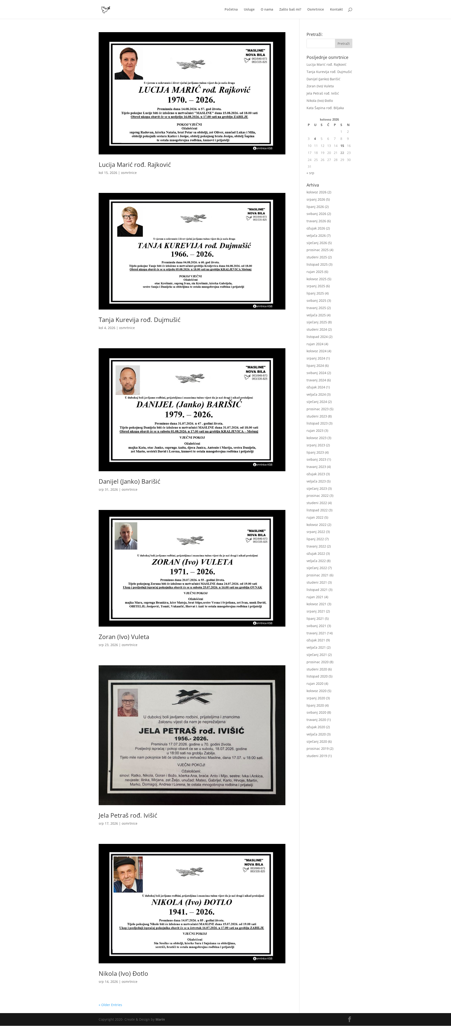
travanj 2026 (316, 221)
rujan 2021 (315, 597)
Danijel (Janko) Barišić (129, 481)
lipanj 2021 (315, 618)
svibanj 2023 (316, 459)
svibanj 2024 (316, 373)
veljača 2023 (316, 481)
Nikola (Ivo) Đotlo (123, 973)
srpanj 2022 (316, 531)
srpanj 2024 (316, 358)
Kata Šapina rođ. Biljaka (325, 108)
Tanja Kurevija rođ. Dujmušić (139, 319)
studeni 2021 (317, 582)
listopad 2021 (317, 589)
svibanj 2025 (316, 300)
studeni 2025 (317, 257)
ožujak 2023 (316, 474)
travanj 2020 (316, 719)
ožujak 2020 (316, 727)
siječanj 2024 (317, 401)
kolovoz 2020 (317, 691)
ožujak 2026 (316, 228)
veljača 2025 (316, 315)
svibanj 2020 (316, 712)
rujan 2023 (315, 430)
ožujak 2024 (316, 387)
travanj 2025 (316, 308)
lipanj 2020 (315, 705)
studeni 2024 (317, 329)
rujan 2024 (315, 344)
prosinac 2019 (318, 748)
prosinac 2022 (318, 495)
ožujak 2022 (316, 553)
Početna (231, 9)
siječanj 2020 (317, 741)
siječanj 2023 (317, 488)
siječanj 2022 (317, 568)
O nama (267, 9)
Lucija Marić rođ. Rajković (135, 164)
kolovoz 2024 (317, 351)
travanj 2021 (316, 633)
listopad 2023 (317, 423)
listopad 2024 (317, 336)
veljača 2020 (316, 734)
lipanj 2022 (315, 539)
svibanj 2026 (316, 213)
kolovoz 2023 (317, 438)
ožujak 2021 (316, 640)
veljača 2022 (316, 561)
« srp (310, 173)
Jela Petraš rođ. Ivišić (128, 815)
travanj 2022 (316, 546)
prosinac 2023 (318, 409)
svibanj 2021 (316, 626)
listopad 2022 (317, 510)
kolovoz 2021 (317, 604)
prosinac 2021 (318, 575)
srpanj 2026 (316, 199)
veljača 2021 (316, 647)
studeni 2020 (317, 669)
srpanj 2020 (316, 698)
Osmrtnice (315, 9)
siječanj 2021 (317, 654)
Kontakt (336, 9)
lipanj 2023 (315, 452)
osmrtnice (129, 172)
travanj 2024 (316, 380)
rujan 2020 (315, 683)
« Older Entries (110, 1005)
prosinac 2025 (318, 250)
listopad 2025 (317, 264)
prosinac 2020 (318, 662)
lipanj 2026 (315, 206)
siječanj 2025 (317, 322)
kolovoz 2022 (317, 524)
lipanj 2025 (315, 293)
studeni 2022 (317, 503)
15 (342, 145)
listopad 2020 (317, 676)
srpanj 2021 (316, 611)
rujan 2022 (315, 517)
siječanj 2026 (317, 243)
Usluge (249, 9)
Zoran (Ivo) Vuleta (124, 636)
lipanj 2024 (315, 365)
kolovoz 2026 (317, 192)
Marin (160, 1019)
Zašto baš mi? (290, 9)
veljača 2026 (316, 235)
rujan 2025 (315, 271)
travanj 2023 (316, 466)
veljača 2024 (316, 394)
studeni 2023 (317, 416)
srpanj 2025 (316, 286)
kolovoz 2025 (317, 279)
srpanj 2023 (316, 445)
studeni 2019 (317, 756)
